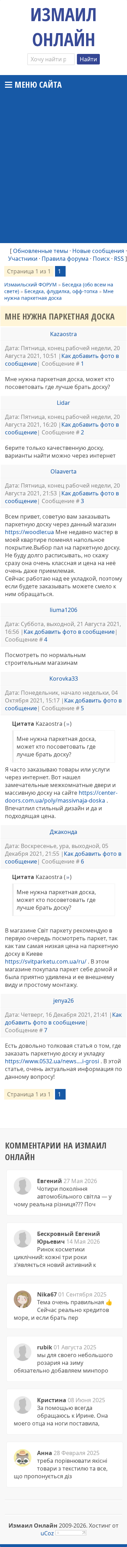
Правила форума (65, 258)
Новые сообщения (98, 251)
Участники (22, 258)
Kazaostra (63, 334)
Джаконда (63, 832)
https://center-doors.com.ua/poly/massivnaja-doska (61, 796)
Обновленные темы (40, 251)
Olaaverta (63, 471)
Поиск (101, 258)
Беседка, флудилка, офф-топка (61, 291)
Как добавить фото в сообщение (69, 632)
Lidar (63, 403)
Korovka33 (63, 678)
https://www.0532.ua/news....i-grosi (52, 1061)
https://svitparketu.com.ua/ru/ (45, 961)
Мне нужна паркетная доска (59, 294)
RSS (119, 258)
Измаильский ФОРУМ (30, 284)
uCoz (47, 1533)
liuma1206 (63, 610)
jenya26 (63, 1000)
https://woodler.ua (29, 532)
